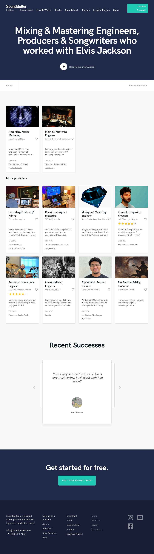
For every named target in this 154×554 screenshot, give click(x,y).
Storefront (72, 516)
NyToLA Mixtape (15, 245)
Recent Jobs (26, 10)
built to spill (49, 168)
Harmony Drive (60, 164)
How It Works (44, 10)
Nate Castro (86, 319)
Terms (94, 516)
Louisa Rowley (23, 315)
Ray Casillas (86, 315)
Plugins (86, 10)
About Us (47, 528)
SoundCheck (72, 10)
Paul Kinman (77, 412)
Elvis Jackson (14, 164)
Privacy (95, 525)
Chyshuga (49, 164)
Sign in (116, 10)
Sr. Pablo (64, 245)
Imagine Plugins (101, 10)
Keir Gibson (123, 245)
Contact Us (97, 529)
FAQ (44, 537)
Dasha (131, 245)
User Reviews (49, 533)
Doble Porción (51, 248)
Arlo (137, 245)
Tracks (58, 10)
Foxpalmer (13, 315)
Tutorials (95, 520)
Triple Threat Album (17, 248)
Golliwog (24, 164)
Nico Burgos (97, 315)
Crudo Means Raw (52, 245)
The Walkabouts (15, 168)
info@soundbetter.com (18, 530)
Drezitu (48, 315)
